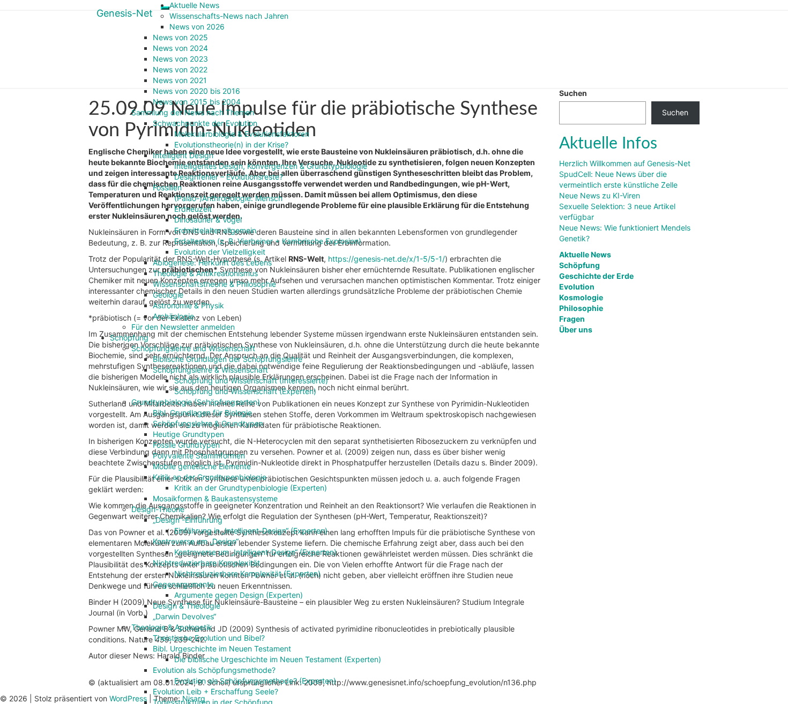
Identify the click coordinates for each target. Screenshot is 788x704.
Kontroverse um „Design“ (196, 541)
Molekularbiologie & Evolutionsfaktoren (241, 133)
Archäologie (173, 316)
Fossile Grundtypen (186, 444)
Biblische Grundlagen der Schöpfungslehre (227, 359)
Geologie (168, 294)
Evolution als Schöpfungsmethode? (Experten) (255, 680)
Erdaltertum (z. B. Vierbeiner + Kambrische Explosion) (267, 241)
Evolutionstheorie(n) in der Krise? (231, 144)
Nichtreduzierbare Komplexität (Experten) (247, 573)
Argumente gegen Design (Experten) (238, 594)
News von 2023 (180, 58)
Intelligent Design (183, 155)
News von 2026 (197, 26)
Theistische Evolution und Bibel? (209, 637)
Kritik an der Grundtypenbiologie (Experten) (250, 487)
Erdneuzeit (193, 208)
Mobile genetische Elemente (202, 466)
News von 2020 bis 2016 (196, 90)
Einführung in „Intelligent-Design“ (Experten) (251, 530)
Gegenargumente (183, 584)
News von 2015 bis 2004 (197, 101)
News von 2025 (180, 37)
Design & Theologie (186, 605)
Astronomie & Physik (188, 305)
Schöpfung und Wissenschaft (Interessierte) (251, 380)
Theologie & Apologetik (171, 627)
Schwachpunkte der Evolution (205, 123)
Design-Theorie (157, 509)
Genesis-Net (124, 13)
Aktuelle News (194, 5)
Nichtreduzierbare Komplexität (206, 562)
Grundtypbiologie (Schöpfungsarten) (195, 401)
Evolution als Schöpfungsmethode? (214, 670)
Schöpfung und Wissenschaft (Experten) (245, 391)
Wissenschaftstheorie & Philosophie (214, 283)
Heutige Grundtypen (188, 434)
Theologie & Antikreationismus (205, 273)
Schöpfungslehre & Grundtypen (208, 423)
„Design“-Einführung (187, 519)
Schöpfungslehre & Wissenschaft (210, 369)
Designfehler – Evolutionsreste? (228, 176)
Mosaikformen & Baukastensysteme (215, 498)
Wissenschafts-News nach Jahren (228, 15)
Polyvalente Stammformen (199, 455)
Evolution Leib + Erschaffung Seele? (215, 691)
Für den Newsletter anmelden (183, 326)
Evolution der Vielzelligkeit (219, 251)
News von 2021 (180, 80)
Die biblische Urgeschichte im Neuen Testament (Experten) (277, 659)
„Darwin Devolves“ (184, 616)
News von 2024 (180, 48)
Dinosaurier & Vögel (208, 219)
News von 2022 (180, 69)
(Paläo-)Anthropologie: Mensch (228, 198)
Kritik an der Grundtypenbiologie (209, 476)
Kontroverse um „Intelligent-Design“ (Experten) (255, 552)
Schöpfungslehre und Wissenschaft (193, 348)
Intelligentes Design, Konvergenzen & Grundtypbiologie (270, 166)
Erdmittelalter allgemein (215, 230)
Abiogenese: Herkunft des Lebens (212, 262)
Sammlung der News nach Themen (192, 112)
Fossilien (167, 187)
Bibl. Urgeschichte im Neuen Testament (222, 648)
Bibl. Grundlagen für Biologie (202, 412)
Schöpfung (129, 337)
